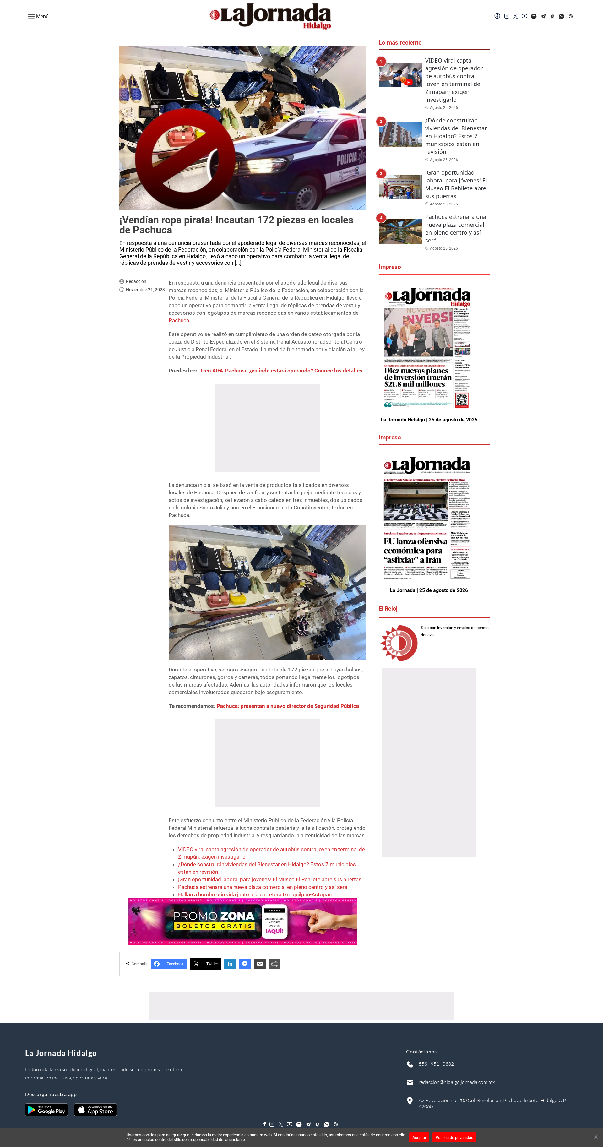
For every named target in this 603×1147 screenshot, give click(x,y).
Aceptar (419, 1137)
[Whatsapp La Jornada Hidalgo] (562, 16)
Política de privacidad (454, 1137)
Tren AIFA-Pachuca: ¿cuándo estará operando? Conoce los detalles (281, 370)
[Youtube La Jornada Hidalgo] (524, 16)
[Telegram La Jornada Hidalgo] (543, 16)
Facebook (173, 964)
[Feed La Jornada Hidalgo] (571, 16)
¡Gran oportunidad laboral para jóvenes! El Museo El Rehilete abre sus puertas (269, 879)
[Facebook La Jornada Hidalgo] (497, 16)
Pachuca (179, 320)
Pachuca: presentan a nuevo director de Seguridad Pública (288, 706)
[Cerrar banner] (596, 1137)
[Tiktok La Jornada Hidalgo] (553, 16)
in (230, 964)
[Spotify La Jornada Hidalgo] (534, 16)
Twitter (210, 964)
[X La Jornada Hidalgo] (515, 16)
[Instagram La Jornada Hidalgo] (507, 16)
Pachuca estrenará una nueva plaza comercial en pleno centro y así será (262, 887)
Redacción (136, 281)
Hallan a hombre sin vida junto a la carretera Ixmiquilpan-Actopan (255, 894)
